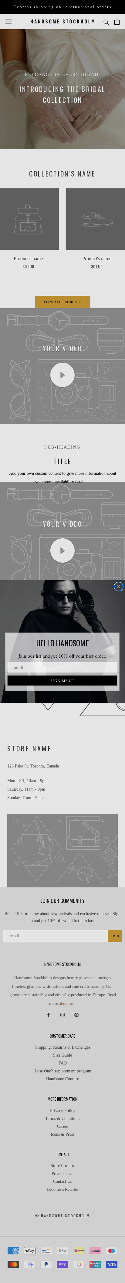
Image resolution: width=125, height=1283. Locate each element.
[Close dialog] (118, 586)
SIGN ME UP (62, 680)
